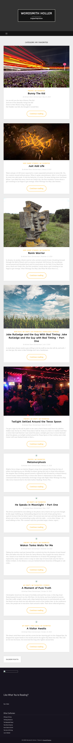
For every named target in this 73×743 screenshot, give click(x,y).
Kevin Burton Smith (8, 727)
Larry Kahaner (7, 733)
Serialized (47, 332)
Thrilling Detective (8, 720)
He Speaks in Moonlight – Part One (36, 504)
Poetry (30, 91)
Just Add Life (36, 166)
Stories (56, 332)
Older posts (12, 659)
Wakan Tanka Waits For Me (36, 545)
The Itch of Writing (8, 730)
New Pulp (17, 332)
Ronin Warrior (36, 253)
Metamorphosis (36, 462)
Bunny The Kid (36, 93)
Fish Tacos (35, 626)
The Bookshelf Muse (8, 722)
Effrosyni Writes (8, 717)
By (33, 97)
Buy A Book (6, 704)
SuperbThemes (47, 740)
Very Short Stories (30, 163)
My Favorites (40, 91)
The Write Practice (8, 725)
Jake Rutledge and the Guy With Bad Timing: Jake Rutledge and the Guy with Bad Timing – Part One (36, 338)
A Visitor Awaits (36, 628)
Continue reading (36, 114)
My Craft (26, 332)
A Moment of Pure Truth (36, 588)
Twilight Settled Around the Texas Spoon (36, 421)
